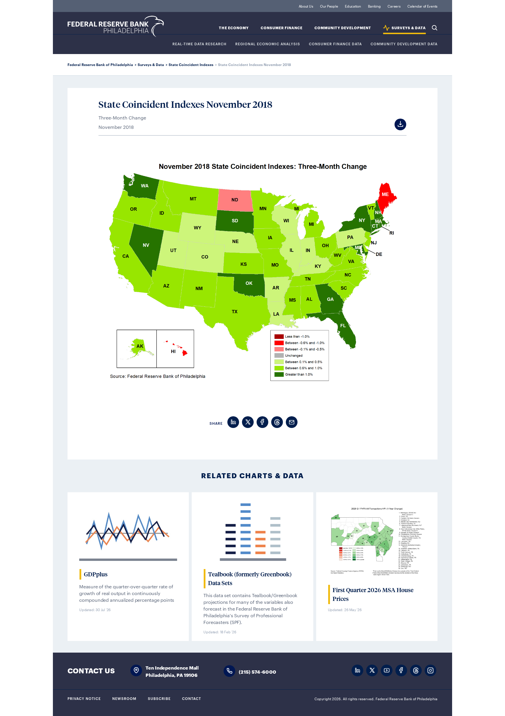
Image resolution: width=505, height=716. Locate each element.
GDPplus (96, 574)
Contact (191, 698)
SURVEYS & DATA (409, 28)
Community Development (342, 28)
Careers (394, 5)
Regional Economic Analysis (267, 44)
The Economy (234, 28)
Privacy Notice (84, 698)
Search (434, 27)
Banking (374, 5)
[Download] (395, 124)
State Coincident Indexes (191, 64)
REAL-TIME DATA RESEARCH (199, 44)
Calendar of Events (422, 5)
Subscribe (159, 698)
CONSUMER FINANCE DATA (335, 44)
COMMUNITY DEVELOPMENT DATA (404, 44)
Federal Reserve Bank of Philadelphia (116, 26)
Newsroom (124, 698)
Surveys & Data (151, 64)
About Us (306, 5)
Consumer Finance (281, 28)
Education (353, 5)
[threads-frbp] (416, 670)
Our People (329, 5)
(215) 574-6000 (257, 671)
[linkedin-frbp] (357, 670)
